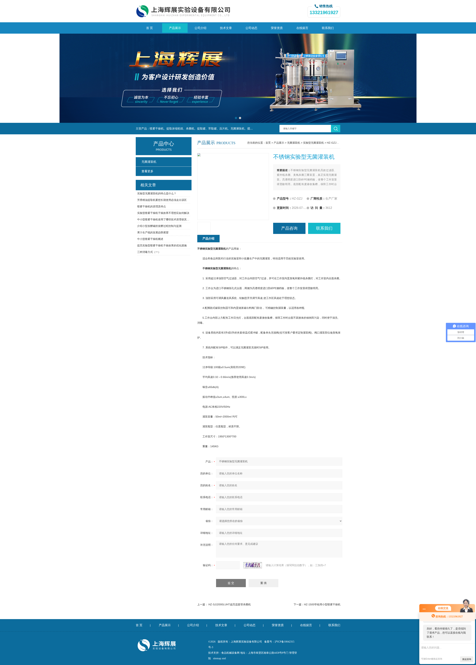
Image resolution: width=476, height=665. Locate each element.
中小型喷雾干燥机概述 (150, 238)
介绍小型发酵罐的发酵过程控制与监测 (159, 225)
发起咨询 (466, 659)
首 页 (149, 28)
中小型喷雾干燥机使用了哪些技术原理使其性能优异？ (163, 219)
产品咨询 (289, 228)
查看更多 (147, 171)
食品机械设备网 (230, 652)
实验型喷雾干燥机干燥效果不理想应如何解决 (163, 212)
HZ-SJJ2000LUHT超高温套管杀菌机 (229, 604)
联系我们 (328, 28)
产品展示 (175, 28)
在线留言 (302, 28)
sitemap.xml (219, 658)
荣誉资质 (277, 28)
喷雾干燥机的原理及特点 (151, 206)
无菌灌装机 (293, 142)
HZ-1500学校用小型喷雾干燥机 (322, 604)
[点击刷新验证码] (252, 565)
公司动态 (251, 28)
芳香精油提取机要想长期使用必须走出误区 (162, 199)
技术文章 (226, 28)
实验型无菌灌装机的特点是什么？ (156, 193)
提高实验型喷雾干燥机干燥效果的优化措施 (162, 245)
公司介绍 (200, 28)
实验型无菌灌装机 (313, 142)
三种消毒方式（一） (149, 251)
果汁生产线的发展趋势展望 (152, 232)
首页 (268, 142)
